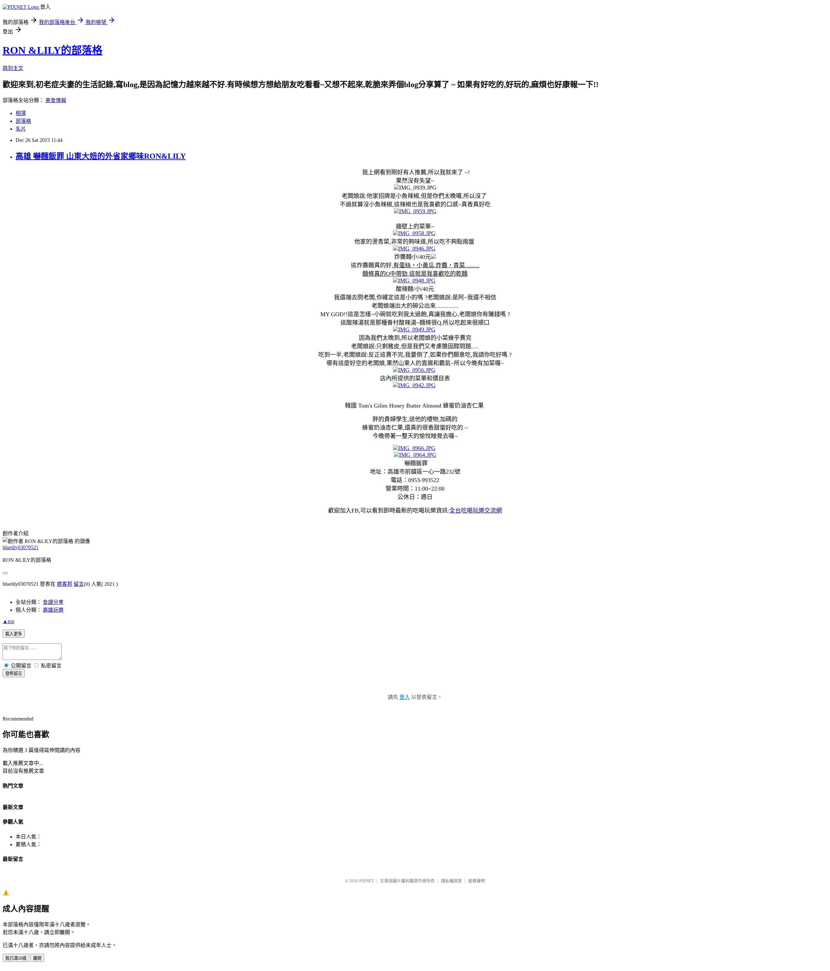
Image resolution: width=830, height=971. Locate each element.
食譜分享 (53, 602)
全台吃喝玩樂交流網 (475, 510)
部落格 (23, 121)
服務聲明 (476, 880)
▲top (8, 621)
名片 (21, 129)
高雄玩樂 (53, 610)
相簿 (21, 113)
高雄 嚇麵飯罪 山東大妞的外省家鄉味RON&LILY (101, 156)
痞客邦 (64, 584)
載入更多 (13, 633)
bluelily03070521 (21, 547)
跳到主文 (13, 68)
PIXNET (366, 880)
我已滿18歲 (16, 958)
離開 (37, 958)
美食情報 (55, 100)
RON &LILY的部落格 (52, 50)
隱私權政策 (451, 880)
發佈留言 (13, 673)
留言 (79, 584)
